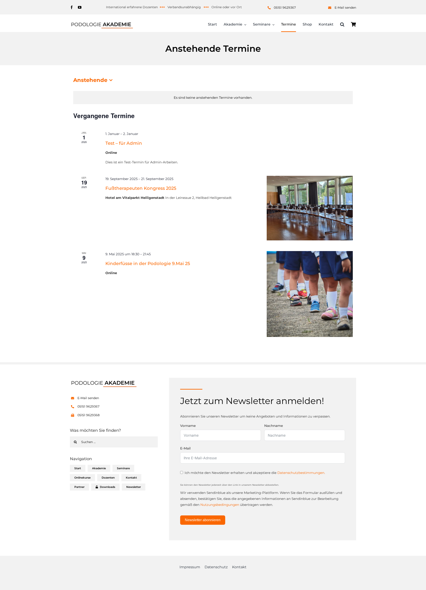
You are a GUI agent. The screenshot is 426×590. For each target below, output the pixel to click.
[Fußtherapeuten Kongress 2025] (310, 208)
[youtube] (79, 7)
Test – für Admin (123, 143)
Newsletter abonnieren (203, 520)
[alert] (213, 97)
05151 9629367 (285, 8)
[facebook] (71, 7)
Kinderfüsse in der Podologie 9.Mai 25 (147, 263)
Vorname (188, 426)
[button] (342, 25)
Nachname (273, 426)
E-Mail (185, 448)
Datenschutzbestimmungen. (301, 473)
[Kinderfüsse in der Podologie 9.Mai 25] (310, 294)
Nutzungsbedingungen (219, 505)
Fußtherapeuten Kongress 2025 (140, 188)
